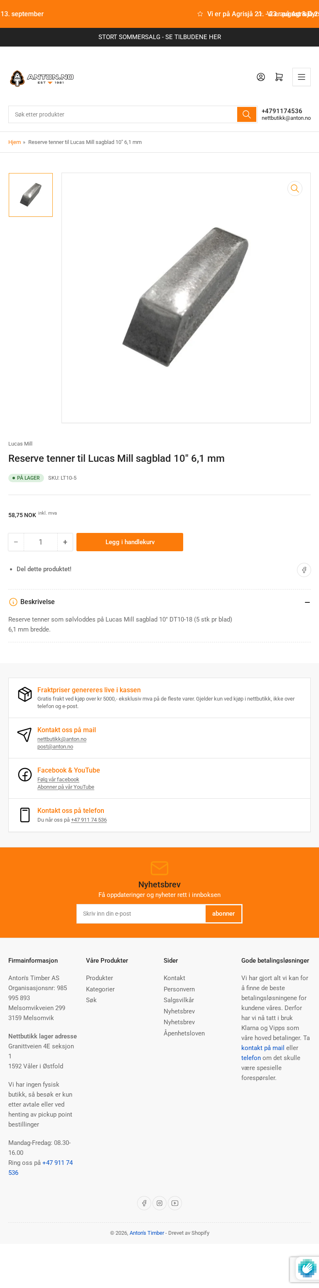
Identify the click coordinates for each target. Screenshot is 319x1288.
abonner (223, 913)
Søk (91, 1000)
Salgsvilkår (179, 1000)
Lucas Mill (20, 444)
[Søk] (247, 114)
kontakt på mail (263, 1048)
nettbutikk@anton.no (286, 118)
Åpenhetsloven (184, 1033)
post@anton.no (55, 746)
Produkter (99, 978)
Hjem (14, 142)
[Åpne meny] (301, 77)
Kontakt (174, 978)
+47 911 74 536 (89, 820)
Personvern (179, 989)
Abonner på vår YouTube (65, 787)
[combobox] (133, 114)
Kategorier (100, 989)
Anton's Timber (147, 1233)
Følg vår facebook (58, 779)
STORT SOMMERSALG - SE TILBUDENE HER (159, 37)
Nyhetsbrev (179, 1011)
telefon (251, 1058)
